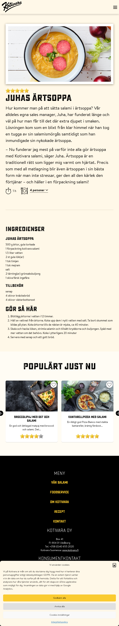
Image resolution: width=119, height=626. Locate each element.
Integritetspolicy (59, 622)
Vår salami (59, 483)
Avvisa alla (60, 606)
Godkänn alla (59, 597)
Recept (59, 512)
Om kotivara (59, 502)
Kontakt (59, 521)
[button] (114, 564)
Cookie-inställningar (60, 614)
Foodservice (59, 492)
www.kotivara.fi (70, 550)
